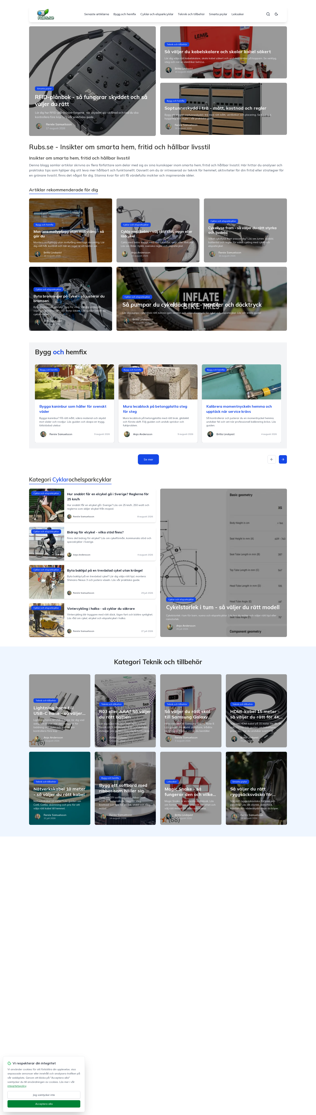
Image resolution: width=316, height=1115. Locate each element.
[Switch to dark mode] (276, 14)
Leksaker (238, 14)
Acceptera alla (44, 1103)
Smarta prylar (218, 14)
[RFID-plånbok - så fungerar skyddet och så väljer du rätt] (92, 81)
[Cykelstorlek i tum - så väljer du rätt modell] (223, 563)
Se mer (148, 459)
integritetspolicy (16, 1086)
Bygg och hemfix (124, 14)
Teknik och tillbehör (191, 14)
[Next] (283, 459)
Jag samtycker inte (44, 1095)
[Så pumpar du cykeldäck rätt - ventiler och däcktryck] (201, 299)
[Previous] (272, 459)
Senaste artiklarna (96, 14)
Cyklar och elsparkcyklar (156, 14)
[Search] (268, 14)
